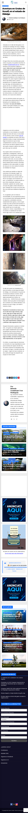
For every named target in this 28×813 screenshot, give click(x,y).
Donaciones (4, 763)
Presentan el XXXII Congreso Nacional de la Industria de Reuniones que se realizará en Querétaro (13, 684)
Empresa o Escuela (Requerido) (7, 721)
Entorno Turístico (17, 454)
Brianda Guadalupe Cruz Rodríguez (17, 17)
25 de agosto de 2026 (10, 635)
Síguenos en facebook (7, 756)
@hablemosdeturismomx (15, 562)
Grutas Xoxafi (18, 285)
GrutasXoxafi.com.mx (13, 64)
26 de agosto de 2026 (10, 618)
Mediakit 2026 (4, 753)
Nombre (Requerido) (5, 708)
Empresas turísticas (14, 432)
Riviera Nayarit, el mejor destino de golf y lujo (12, 662)
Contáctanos (4, 750)
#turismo (6, 567)
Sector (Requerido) (5, 717)
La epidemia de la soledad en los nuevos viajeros (13, 615)
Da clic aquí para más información (14, 553)
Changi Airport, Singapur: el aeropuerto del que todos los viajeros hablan (13, 437)
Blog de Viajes (6, 432)
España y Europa (7, 434)
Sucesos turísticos (7, 629)
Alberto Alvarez (16, 468)
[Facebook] (17, 419)
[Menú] (3, 2)
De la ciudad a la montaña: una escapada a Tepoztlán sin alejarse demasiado (13, 466)
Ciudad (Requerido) (5, 726)
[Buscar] (25, 2)
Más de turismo (21, 448)
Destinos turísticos (14, 461)
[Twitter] (14, 419)
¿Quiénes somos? (6, 747)
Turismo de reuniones (17, 629)
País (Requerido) (4, 730)
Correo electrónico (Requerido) (7, 712)
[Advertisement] (14, 119)
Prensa (19, 635)
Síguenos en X (5, 760)
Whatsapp (3, 735)
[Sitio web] (11, 419)
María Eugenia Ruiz (16, 440)
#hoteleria (12, 567)
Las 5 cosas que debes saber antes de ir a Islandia (14, 451)
